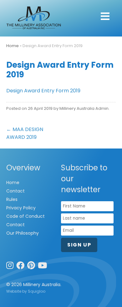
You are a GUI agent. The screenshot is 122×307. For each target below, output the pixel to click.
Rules (12, 199)
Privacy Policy (21, 208)
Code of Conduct (25, 216)
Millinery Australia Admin (84, 108)
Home (12, 46)
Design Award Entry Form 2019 (43, 90)
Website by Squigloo (25, 291)
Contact (15, 191)
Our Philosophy (22, 233)
